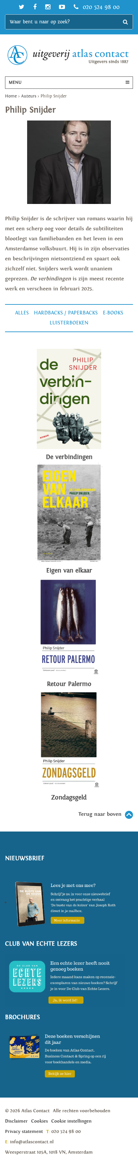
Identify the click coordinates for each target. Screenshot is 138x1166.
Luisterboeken (69, 323)
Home (11, 96)
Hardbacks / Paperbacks (66, 313)
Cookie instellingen (71, 1121)
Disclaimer (16, 1121)
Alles (22, 313)
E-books (113, 313)
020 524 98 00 (100, 7)
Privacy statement (24, 1131)
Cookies (39, 1121)
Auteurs (28, 96)
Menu (15, 82)
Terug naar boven (100, 814)
